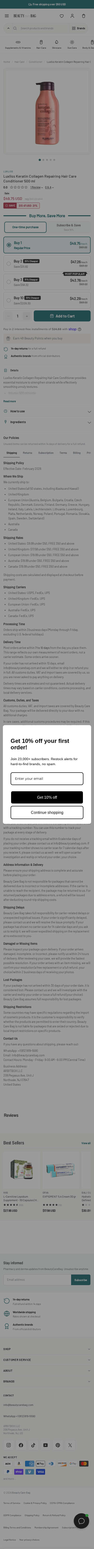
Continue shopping (47, 812)
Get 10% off (47, 797)
